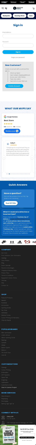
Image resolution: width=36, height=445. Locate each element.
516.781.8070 (11, 419)
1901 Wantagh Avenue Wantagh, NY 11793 (19, 423)
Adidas (3, 345)
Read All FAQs (11, 203)
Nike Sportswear (6, 332)
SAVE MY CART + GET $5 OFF (27, 437)
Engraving (4, 380)
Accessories (5, 305)
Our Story (4, 253)
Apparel (3, 300)
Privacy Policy (5, 273)
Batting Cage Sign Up (7, 404)
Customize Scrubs (6, 385)
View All (3, 355)
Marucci (3, 350)
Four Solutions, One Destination (11, 255)
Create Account (14, 86)
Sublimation (4, 382)
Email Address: (6, 32)
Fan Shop (4, 310)
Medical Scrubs (6, 315)
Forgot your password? (18, 57)
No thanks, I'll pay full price (27, 440)
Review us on (10, 131)
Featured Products (7, 298)
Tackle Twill (4, 377)
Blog (2, 263)
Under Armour (5, 335)
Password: (5, 42)
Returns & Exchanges (7, 268)
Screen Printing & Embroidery (10, 318)
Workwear (4, 313)
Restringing (4, 401)
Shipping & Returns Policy (9, 270)
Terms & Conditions (7, 275)
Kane (31, 16)
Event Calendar (5, 265)
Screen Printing (6, 370)
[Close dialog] (35, 425)
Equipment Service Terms (9, 278)
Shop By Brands (6, 320)
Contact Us (4, 285)
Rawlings (4, 340)
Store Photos (5, 260)
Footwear (4, 303)
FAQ (2, 283)
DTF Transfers (5, 375)
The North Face (6, 352)
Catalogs (4, 258)
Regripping (4, 399)
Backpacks (6, 16)
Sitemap (3, 280)
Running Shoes (19, 16)
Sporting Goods (6, 308)
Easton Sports (5, 347)
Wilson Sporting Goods (8, 337)
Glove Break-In (5, 396)
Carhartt (3, 342)
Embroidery (4, 372)
